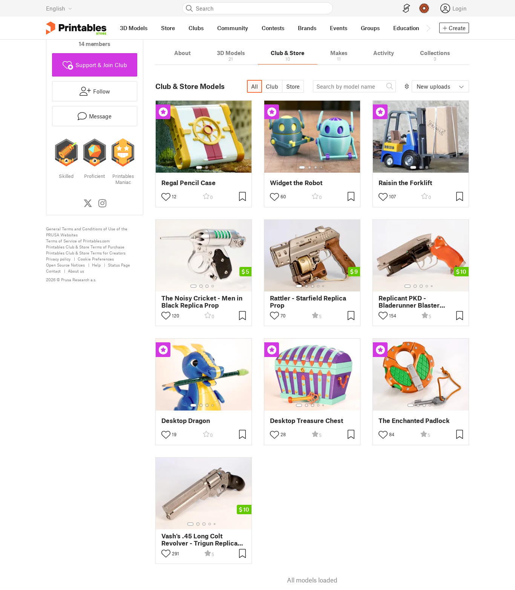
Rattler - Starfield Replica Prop (308, 301)
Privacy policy (58, 258)
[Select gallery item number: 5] (323, 286)
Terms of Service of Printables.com (78, 240)
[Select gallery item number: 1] (199, 167)
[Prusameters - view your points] (424, 8)
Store (293, 86)
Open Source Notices (65, 264)
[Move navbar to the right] (428, 28)
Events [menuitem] (338, 28)
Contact (53, 270)
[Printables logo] (76, 28)
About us (76, 270)
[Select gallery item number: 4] (321, 167)
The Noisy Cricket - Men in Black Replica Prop (201, 301)
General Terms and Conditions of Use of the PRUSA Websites (86, 231)
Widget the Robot (296, 182)
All (254, 86)
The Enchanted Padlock (414, 420)
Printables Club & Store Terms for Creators (86, 252)
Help (96, 264)
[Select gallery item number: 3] (315, 167)
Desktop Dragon (185, 420)
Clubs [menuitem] (196, 28)
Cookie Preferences (96, 258)
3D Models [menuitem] (133, 28)
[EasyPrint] (406, 8)
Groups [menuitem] (370, 28)
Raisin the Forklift (405, 182)
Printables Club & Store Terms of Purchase (85, 246)
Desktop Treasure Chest (306, 420)
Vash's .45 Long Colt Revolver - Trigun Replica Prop (199, 539)
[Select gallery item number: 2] (206, 167)
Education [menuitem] (406, 28)
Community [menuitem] (232, 28)
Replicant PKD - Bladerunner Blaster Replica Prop (409, 301)
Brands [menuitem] (307, 28)
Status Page (119, 264)
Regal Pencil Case (188, 182)
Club (272, 86)
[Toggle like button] (165, 196)
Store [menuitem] (168, 28)
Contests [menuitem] (273, 28)
